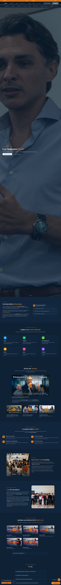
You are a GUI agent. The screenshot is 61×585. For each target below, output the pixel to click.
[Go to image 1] (29, 295)
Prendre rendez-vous (17, 154)
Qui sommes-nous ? (22, 3)
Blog (36, 3)
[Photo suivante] (53, 497)
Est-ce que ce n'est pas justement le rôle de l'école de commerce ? (27, 582)
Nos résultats (25, 6)
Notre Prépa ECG (7, 6)
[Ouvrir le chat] (59, 579)
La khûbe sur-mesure (36, 6)
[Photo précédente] (33, 497)
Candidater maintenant (7, 154)
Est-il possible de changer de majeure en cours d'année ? (26, 571)
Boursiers (56, 6)
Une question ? (54, 579)
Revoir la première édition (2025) (18, 553)
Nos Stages (12, 6)
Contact (39, 3)
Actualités (33, 3)
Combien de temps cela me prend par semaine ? (24, 579)
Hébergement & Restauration (45, 6)
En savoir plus (13, 581)
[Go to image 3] (31, 295)
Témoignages (29, 3)
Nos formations (11, 3)
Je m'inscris (7, 0)
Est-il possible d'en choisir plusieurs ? (22, 575)
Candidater (55, 3)
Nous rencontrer (47, 3)
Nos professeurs (19, 6)
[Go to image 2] (30, 295)
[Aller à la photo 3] (43, 507)
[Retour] (2, 6)
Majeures (51, 6)
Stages (17, 3)
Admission (29, 6)
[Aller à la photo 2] (42, 507)
